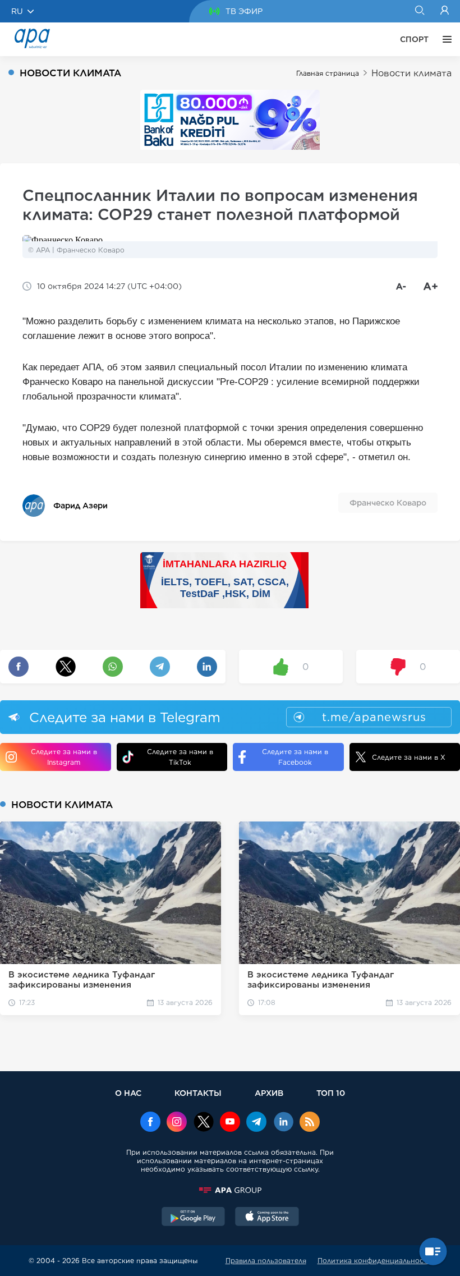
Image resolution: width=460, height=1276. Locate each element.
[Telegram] (256, 1123)
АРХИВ (269, 1093)
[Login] (444, 11)
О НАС (128, 1093)
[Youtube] (230, 1123)
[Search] (419, 11)
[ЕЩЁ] (444, 39)
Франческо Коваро (387, 502)
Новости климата (411, 73)
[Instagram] (177, 1123)
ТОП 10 (330, 1093)
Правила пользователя (266, 1260)
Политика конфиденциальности (375, 1260)
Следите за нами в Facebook (295, 756)
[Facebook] (150, 1123)
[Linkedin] (283, 1123)
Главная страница (327, 73)
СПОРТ (414, 39)
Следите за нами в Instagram (64, 756)
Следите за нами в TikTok (180, 756)
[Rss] (310, 1123)
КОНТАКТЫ (198, 1093)
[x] (204, 1123)
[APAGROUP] (230, 1190)
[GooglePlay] (194, 1217)
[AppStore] (267, 1217)
